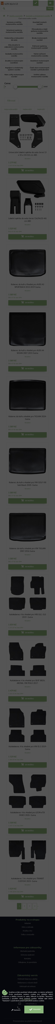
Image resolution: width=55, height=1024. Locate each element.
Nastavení (16, 1010)
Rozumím (36, 1009)
